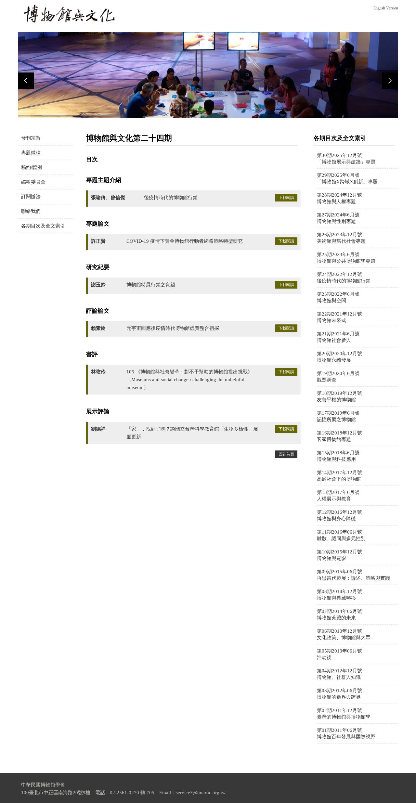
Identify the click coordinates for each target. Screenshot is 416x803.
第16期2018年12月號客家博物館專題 (339, 436)
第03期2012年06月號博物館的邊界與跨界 (339, 694)
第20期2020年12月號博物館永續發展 (339, 357)
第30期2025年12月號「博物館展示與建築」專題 (346, 158)
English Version (385, 8)
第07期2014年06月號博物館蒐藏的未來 (339, 614)
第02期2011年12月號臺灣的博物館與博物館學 (343, 713)
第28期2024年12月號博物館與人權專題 (339, 198)
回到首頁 (286, 454)
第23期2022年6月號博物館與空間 (338, 297)
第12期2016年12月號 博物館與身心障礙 (339, 515)
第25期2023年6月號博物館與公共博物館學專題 (346, 258)
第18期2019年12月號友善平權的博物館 (339, 396)
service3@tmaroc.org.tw (201, 792)
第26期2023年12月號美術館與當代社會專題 (341, 238)
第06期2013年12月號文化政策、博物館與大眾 (343, 634)
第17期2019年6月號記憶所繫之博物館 (338, 416)
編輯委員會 (33, 182)
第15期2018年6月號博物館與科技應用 (338, 456)
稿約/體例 (31, 167)
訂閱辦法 (31, 196)
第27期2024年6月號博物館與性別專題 (338, 218)
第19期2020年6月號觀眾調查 (338, 376)
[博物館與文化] (70, 13)
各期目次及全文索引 (43, 225)
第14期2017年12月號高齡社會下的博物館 (339, 476)
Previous (26, 80)
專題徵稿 (31, 152)
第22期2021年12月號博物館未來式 (339, 317)
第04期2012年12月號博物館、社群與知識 (339, 674)
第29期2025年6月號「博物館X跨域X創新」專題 (347, 178)
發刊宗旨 (31, 138)
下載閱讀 (286, 197)
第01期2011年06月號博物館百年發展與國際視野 (346, 733)
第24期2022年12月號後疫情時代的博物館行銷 (343, 277)
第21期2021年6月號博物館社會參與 (338, 337)
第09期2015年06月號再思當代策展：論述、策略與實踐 (353, 575)
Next (390, 80)
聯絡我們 (31, 211)
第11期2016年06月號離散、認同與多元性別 (341, 535)
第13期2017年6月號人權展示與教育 (338, 495)
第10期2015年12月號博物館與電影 (339, 555)
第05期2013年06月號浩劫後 (339, 654)
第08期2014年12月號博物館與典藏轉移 (339, 595)
